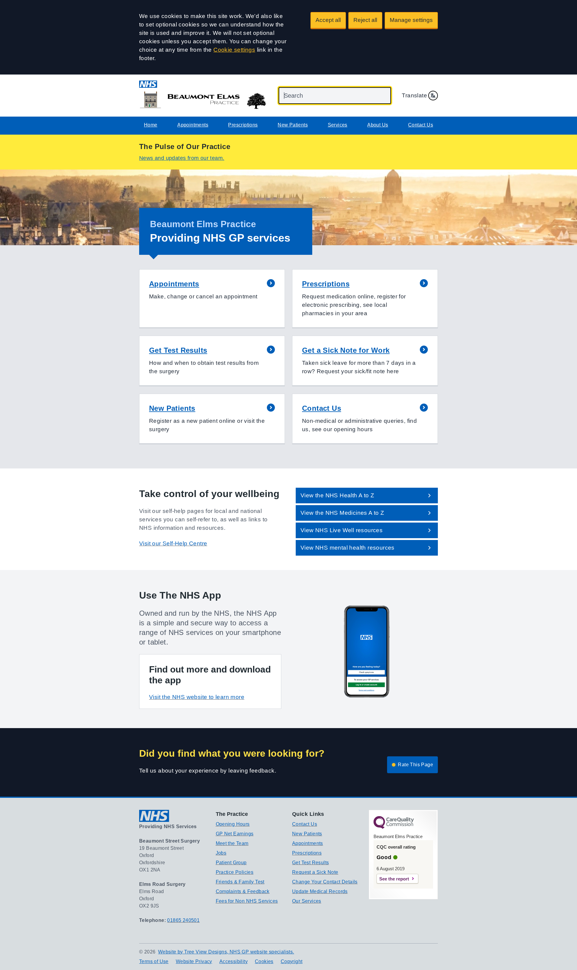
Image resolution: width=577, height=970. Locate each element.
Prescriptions (243, 124)
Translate (414, 95)
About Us (377, 124)
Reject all (365, 20)
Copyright (292, 961)
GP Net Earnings (235, 833)
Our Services (306, 901)
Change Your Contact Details (325, 881)
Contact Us (420, 124)
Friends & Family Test (240, 881)
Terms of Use (154, 961)
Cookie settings (234, 50)
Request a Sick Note (315, 872)
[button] (212, 298)
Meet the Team (232, 843)
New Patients (293, 124)
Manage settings (411, 20)
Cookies (264, 961)
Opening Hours (233, 824)
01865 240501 (183, 920)
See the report (394, 878)
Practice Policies (235, 872)
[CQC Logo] (394, 827)
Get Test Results (310, 862)
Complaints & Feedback (243, 891)
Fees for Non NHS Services (247, 901)
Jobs (221, 853)
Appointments (192, 124)
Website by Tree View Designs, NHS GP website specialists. (226, 951)
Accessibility (233, 961)
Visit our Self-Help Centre (173, 543)
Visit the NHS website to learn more (196, 697)
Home (150, 124)
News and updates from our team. (181, 158)
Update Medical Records (320, 891)
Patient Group (231, 862)
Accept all (328, 20)
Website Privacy (194, 961)
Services (337, 124)
